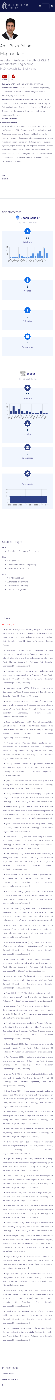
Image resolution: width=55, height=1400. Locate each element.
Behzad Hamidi (11, 1044)
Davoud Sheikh (11, 993)
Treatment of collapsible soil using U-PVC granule (32, 824)
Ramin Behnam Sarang (14, 925)
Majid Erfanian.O (9, 1268)
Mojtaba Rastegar (12, 1256)
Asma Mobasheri (12, 1129)
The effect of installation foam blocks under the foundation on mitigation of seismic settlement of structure (28, 1210)
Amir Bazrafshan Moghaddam (15, 641)
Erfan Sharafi (10, 671)
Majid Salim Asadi (12, 908)
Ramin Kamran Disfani (15, 1142)
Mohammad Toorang (14, 650)
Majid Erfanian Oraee (20, 971)
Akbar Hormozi (11, 1290)
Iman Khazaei (11, 837)
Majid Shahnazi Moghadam (16, 1159)
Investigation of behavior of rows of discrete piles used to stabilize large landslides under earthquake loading (28, 1116)
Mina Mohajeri (10, 1006)
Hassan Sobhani (11, 1222)
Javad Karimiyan (12, 1328)
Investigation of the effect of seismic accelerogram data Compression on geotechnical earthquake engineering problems (28, 912)
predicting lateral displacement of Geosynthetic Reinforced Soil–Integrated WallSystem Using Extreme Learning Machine (28, 747)
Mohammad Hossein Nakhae (16, 942)
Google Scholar (30, 218)
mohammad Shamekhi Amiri (24, 844)
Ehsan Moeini (10, 1192)
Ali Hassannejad (11, 1235)
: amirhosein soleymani (14, 688)
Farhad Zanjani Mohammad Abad (18, 1023)
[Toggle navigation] (46, 6)
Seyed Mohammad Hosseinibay (17, 1311)
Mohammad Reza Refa (14, 1206)
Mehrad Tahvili (11, 1074)
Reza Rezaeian (11, 854)
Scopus (31, 374)
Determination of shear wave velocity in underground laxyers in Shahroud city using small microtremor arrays (28, 858)
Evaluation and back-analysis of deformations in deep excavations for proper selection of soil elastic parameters (28, 1180)
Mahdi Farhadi (11, 1176)
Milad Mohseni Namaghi (14, 891)
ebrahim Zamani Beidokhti (17, 734)
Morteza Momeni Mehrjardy (17, 743)
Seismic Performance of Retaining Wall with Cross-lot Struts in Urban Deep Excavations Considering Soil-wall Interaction (28, 1027)
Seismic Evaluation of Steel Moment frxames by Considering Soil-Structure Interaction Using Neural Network (28, 726)
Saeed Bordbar (11, 1091)
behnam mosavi (11, 807)
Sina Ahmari (10, 976)
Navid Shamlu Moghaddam (15, 959)
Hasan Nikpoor (11, 874)
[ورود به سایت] (39, 6)
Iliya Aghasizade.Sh (12, 1273)
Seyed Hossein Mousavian (15, 722)
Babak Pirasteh (11, 1112)
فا (52, 6)
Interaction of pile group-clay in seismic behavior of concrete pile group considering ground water (28, 1163)
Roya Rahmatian (11, 1057)
